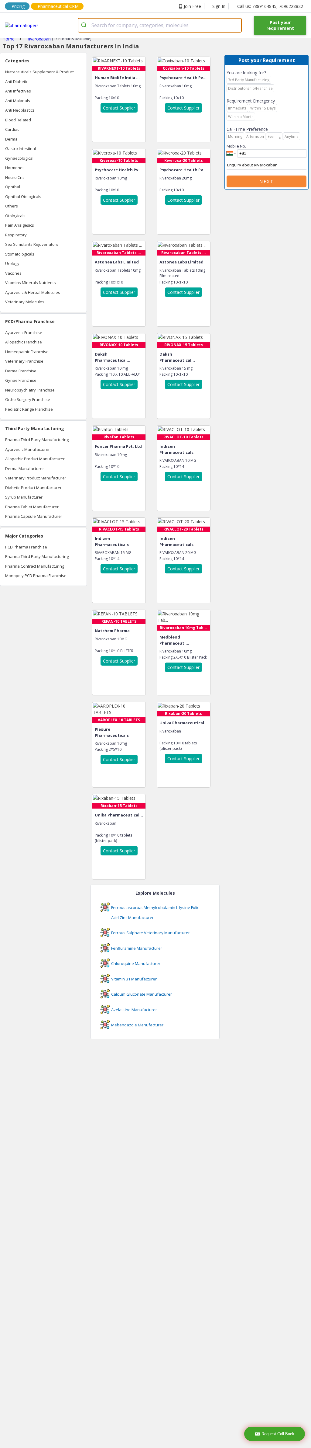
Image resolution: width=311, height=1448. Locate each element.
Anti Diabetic (16, 81)
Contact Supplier (119, 108)
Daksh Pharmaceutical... (112, 357)
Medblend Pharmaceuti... (174, 640)
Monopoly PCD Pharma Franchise (36, 575)
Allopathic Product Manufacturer (35, 458)
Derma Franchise (20, 371)
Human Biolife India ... (117, 77)
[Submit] (84, 25)
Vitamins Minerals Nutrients (30, 282)
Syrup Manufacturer (24, 497)
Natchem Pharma (112, 630)
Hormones (15, 167)
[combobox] (159, 25)
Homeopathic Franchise (27, 351)
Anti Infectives (18, 91)
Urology (12, 263)
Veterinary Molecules (24, 302)
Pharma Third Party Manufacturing (37, 439)
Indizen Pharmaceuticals (176, 449)
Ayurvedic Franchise (23, 332)
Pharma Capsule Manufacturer (33, 516)
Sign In (218, 6)
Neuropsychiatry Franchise (30, 390)
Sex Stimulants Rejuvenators (31, 244)
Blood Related (18, 120)
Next (266, 181)
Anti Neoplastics (20, 110)
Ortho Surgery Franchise (27, 399)
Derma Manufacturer (24, 468)
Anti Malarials (17, 100)
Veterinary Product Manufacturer (35, 478)
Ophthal (12, 187)
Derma (11, 139)
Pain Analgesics (19, 225)
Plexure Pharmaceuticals (112, 732)
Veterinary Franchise (24, 361)
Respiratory (16, 235)
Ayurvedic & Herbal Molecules (32, 292)
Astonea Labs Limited (117, 262)
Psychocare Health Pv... (183, 77)
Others (11, 206)
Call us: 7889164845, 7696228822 (270, 6)
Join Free (192, 6)
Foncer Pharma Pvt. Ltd (118, 446)
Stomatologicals (19, 254)
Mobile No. (236, 146)
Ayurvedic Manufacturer (27, 449)
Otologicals (15, 215)
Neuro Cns (15, 177)
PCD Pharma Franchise (26, 547)
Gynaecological (19, 158)
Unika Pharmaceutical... (183, 723)
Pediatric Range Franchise (29, 409)
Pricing (18, 6)
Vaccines (13, 273)
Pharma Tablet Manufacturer (32, 507)
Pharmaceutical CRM (58, 6)
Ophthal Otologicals (23, 196)
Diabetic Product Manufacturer (33, 487)
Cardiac (12, 129)
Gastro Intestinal (20, 148)
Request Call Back (277, 1434)
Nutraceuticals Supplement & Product (39, 72)
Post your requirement (280, 25)
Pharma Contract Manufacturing (34, 566)
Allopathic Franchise (23, 342)
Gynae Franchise (20, 380)
